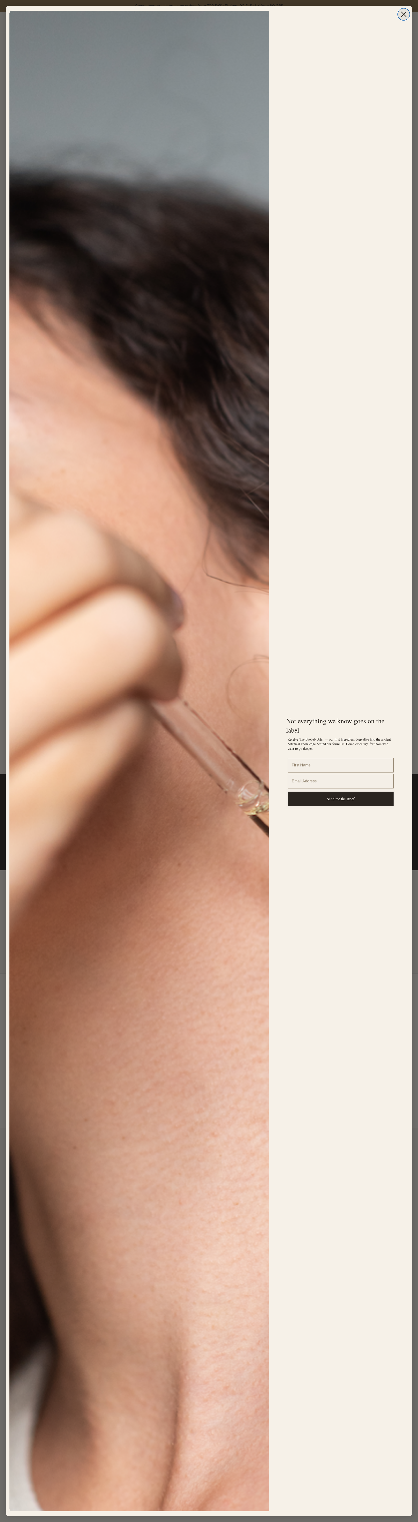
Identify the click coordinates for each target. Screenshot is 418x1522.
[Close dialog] (404, 14)
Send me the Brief (340, 798)
